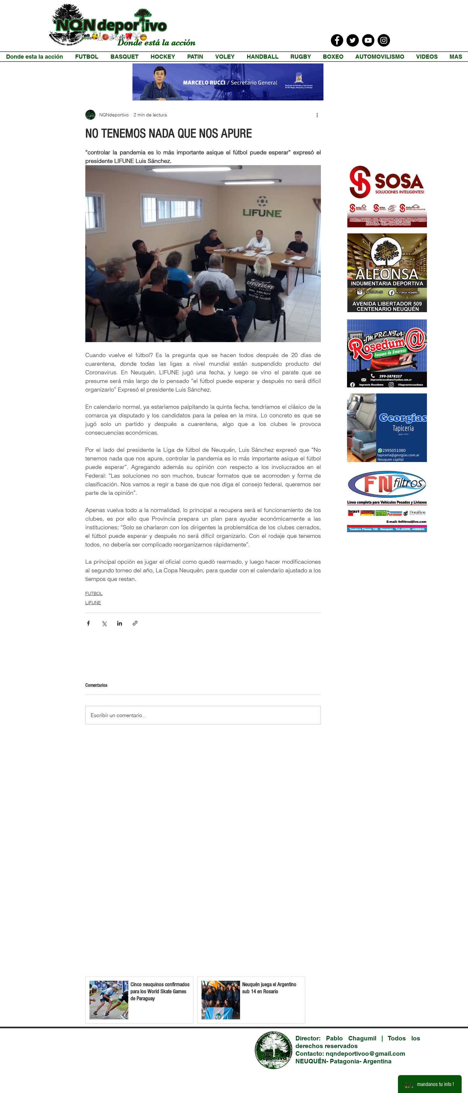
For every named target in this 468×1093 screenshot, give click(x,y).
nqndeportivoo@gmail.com (365, 1053)
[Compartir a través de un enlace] (135, 623)
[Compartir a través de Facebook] (88, 623)
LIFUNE (93, 602)
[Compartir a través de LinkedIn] (120, 623)
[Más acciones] (317, 115)
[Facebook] (337, 40)
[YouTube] (368, 40)
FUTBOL (94, 593)
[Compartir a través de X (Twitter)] (104, 623)
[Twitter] (352, 40)
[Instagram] (384, 40)
